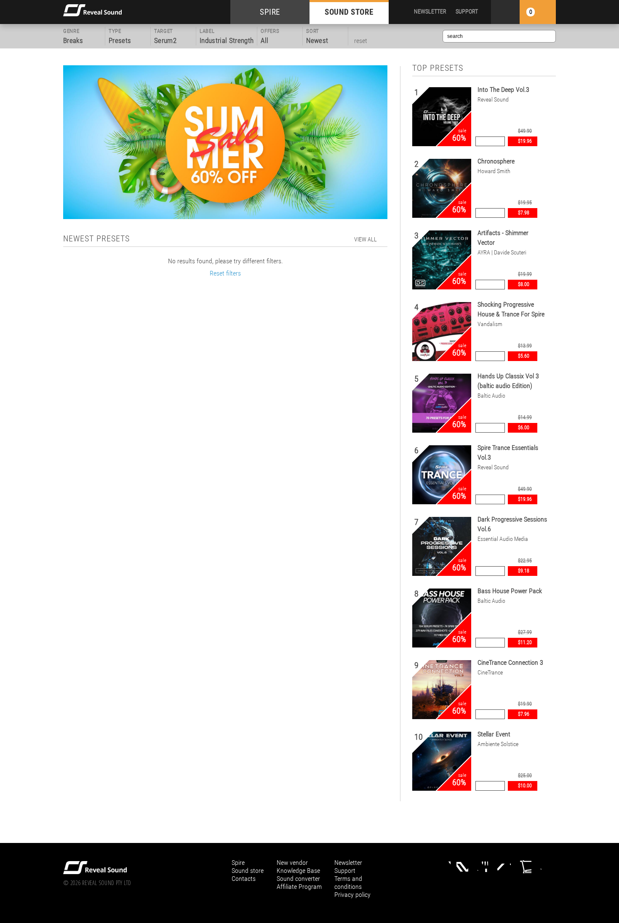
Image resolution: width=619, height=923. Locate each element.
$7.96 (523, 714)
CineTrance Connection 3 (510, 662)
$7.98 (523, 213)
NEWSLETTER (430, 11)
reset (360, 41)
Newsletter (348, 863)
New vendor (292, 863)
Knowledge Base (298, 871)
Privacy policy (352, 895)
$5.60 (523, 356)
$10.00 (525, 786)
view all (365, 239)
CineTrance (490, 672)
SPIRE (270, 12)
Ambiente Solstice (498, 744)
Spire (238, 863)
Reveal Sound (493, 99)
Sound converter (298, 879)
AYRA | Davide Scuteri (502, 252)
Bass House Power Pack (510, 591)
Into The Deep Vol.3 (503, 90)
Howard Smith (494, 171)
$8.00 (523, 284)
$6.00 (523, 428)
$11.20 (525, 642)
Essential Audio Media (503, 538)
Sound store (248, 871)
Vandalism (490, 324)
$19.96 (525, 141)
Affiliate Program (299, 887)
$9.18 (523, 571)
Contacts (244, 879)
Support (344, 871)
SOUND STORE (349, 12)
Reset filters (225, 273)
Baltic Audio (491, 395)
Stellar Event (494, 734)
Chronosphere (496, 161)
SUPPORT (467, 11)
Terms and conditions (348, 883)
